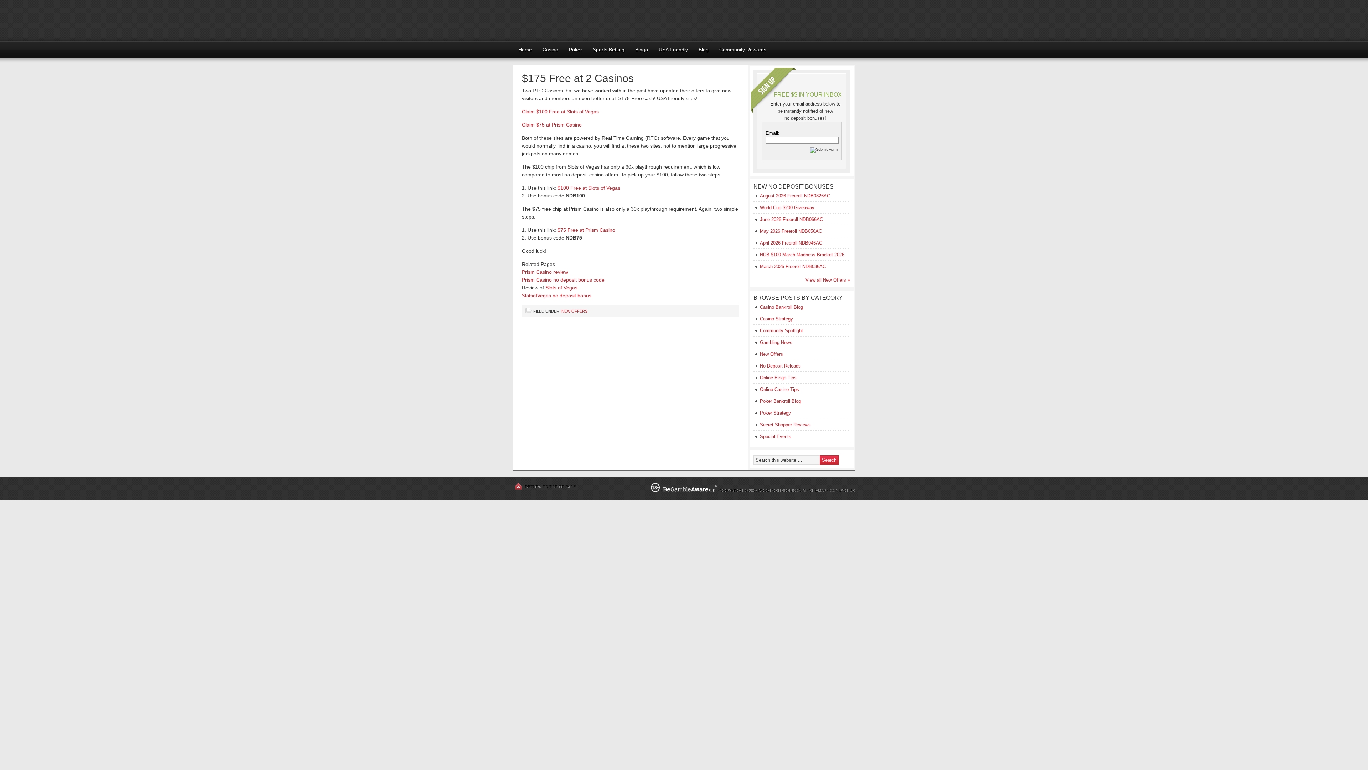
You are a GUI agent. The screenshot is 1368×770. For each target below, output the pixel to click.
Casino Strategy (776, 319)
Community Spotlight (781, 330)
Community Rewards (742, 49)
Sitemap (817, 490)
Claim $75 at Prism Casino (552, 125)
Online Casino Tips (779, 389)
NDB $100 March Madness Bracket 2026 (802, 254)
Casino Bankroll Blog (781, 307)
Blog (704, 49)
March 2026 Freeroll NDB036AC (793, 266)
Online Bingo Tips (778, 377)
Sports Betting (609, 49)
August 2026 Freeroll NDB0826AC (795, 196)
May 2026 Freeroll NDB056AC (791, 231)
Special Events (775, 436)
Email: (772, 133)
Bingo (641, 49)
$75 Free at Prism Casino (586, 230)
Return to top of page (550, 487)
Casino (550, 49)
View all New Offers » (827, 280)
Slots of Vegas (561, 288)
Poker (575, 49)
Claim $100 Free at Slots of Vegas (560, 111)
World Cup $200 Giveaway (787, 207)
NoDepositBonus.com (782, 490)
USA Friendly (673, 49)
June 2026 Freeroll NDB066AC (791, 219)
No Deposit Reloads (780, 366)
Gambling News (776, 342)
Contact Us (842, 490)
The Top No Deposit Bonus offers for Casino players (684, 20)
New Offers (574, 311)
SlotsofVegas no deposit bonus (556, 295)
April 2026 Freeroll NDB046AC (791, 243)
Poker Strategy (775, 413)
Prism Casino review (545, 272)
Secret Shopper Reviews (785, 424)
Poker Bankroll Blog (780, 401)
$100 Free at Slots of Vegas (589, 188)
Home (525, 49)
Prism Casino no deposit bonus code (563, 280)
